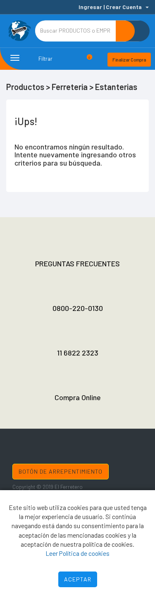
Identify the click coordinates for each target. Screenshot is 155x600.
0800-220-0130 (77, 308)
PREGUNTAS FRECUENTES (77, 263)
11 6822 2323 (77, 352)
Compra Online (78, 397)
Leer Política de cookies (77, 553)
